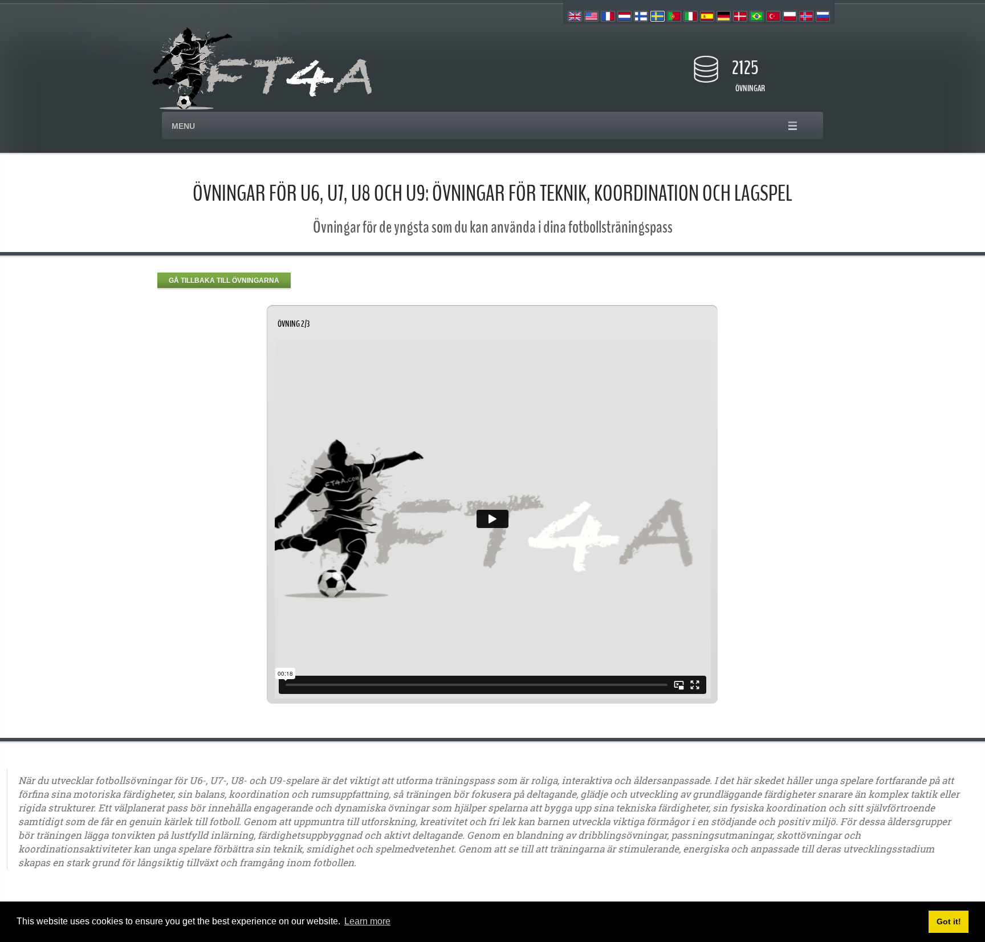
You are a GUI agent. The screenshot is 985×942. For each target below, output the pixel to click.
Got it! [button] (949, 921)
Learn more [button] (367, 921)
